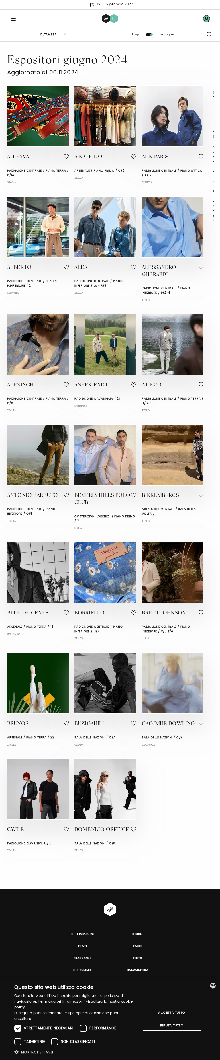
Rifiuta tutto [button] (171, 1025)
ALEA (81, 267)
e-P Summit (82, 970)
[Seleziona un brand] (110, 18)
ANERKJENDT (91, 385)
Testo (137, 958)
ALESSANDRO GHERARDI (159, 271)
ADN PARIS (155, 157)
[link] (206, 19)
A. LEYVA (18, 157)
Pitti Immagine (83, 934)
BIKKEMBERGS (160, 495)
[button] (75, 1052)
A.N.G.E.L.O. (88, 157)
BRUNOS (18, 724)
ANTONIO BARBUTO (32, 495)
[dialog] (110, 1019)
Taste (137, 946)
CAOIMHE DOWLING (168, 724)
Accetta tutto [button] (171, 1012)
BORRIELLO (89, 613)
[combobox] (213, 986)
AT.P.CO (152, 385)
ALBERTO (19, 267)
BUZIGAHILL (90, 724)
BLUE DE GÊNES (28, 613)
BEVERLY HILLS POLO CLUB (102, 499)
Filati (82, 946)
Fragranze (82, 958)
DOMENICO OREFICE (101, 830)
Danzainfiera (137, 970)
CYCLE (15, 830)
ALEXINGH (20, 385)
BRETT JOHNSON (164, 613)
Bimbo (137, 934)
